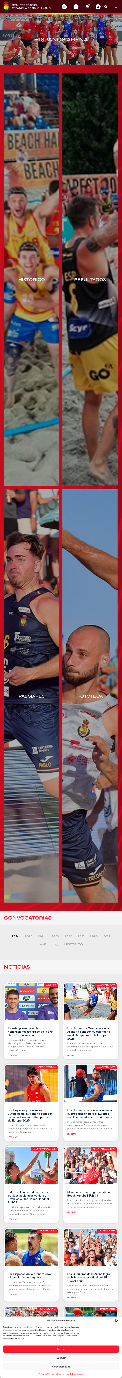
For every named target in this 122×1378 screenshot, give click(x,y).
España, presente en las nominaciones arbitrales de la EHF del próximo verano (30, 1031)
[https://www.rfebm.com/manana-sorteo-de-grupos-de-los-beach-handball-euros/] (90, 1165)
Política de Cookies (46, 1374)
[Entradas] (64, 6)
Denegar (61, 1357)
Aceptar (61, 1349)
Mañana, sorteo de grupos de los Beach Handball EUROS (89, 1193)
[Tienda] (76, 6)
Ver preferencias (61, 1366)
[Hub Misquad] (98, 6)
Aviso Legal (79, 1374)
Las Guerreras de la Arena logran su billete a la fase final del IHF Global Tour (89, 1277)
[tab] (15, 936)
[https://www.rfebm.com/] (26, 6)
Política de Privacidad (64, 1374)
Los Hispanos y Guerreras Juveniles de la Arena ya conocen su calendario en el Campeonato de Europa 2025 (30, 1115)
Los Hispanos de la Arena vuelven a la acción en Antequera (30, 1275)
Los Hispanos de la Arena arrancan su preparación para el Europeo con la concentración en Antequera (90, 1113)
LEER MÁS (12, 1055)
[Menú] (116, 6)
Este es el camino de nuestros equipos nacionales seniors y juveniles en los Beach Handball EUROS (28, 1197)
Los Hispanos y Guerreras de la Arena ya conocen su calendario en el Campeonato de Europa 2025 (88, 1033)
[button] (117, 1320)
